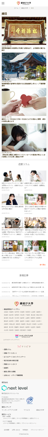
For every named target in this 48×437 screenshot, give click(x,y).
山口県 (40, 324)
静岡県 (38, 318)
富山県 (11, 318)
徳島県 (6, 327)
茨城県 (6, 315)
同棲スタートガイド (10, 364)
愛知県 (6, 321)
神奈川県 (39, 315)
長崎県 (38, 327)
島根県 (23, 324)
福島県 (38, 312)
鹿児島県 (23, 330)
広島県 (34, 324)
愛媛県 (17, 327)
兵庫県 (6, 324)
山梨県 (27, 318)
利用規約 (25, 430)
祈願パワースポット (10, 353)
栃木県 (11, 315)
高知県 (22, 327)
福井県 (22, 318)
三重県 (17, 321)
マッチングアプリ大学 (9, 410)
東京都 (33, 315)
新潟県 (6, 318)
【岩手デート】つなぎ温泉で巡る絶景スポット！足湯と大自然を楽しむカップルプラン (29, 291)
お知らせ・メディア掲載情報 (13, 375)
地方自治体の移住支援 (11, 360)
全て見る (43, 264)
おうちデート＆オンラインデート (15, 357)
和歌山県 (12, 324)
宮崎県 (17, 330)
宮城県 (22, 312)
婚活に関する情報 (10, 371)
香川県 (11, 327)
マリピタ (27, 410)
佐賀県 (33, 327)
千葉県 (28, 315)
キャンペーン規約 (9, 418)
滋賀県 (22, 321)
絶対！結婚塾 (7, 416)
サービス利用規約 (22, 418)
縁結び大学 (40, 410)
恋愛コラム (7, 349)
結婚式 (6, 368)
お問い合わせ (16, 430)
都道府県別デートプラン (12, 309)
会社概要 (6, 430)
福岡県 (27, 327)
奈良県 (38, 321)
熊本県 (11, 330)
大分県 (6, 330)
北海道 (6, 312)
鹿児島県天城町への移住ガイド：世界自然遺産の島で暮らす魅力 (29, 283)
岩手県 (17, 312)
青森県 (11, 312)
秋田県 (28, 312)
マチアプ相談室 (7, 421)
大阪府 (33, 321)
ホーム (16, 8)
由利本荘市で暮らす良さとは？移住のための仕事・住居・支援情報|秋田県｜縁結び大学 (29, 287)
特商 (18, 423)
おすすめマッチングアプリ (11, 340)
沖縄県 (29, 330)
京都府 (27, 321)
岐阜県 (11, 321)
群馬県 (17, 315)
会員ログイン (34, 418)
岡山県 (29, 324)
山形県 (33, 312)
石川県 (17, 318)
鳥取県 (18, 324)
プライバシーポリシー (28, 423)
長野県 (33, 318)
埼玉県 (22, 315)
